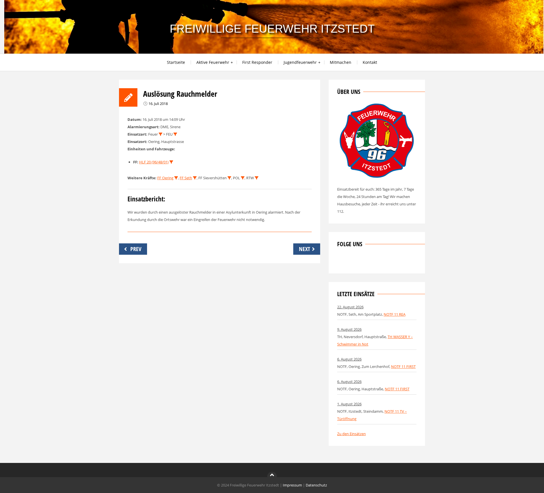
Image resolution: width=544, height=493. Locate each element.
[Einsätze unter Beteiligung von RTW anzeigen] (256, 178)
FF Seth (186, 177)
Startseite (176, 62)
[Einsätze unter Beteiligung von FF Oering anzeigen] (176, 178)
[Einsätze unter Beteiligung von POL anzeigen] (243, 178)
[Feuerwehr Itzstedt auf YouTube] (369, 261)
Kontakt (370, 62)
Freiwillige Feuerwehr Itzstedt (272, 28)
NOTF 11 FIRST (403, 366)
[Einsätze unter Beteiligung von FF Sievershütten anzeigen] (229, 178)
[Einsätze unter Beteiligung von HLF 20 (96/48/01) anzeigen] (171, 162)
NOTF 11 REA (394, 314)
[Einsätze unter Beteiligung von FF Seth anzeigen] (195, 178)
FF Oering (165, 177)
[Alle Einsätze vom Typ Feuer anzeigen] (160, 134)
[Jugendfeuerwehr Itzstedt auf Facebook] (360, 261)
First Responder (257, 62)
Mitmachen (340, 62)
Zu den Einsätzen (351, 433)
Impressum (292, 485)
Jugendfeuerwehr (300, 62)
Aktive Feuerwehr (212, 62)
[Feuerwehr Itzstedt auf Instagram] (351, 261)
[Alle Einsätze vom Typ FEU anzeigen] (175, 134)
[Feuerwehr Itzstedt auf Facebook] (341, 261)
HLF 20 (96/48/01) (154, 162)
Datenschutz (316, 485)
